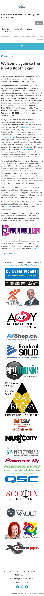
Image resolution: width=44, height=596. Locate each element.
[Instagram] (26, 586)
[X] (22, 586)
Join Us (5, 29)
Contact (7, 31)
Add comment (2, 253)
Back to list (8, 56)
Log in (38, 23)
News (29, 29)
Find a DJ (17, 29)
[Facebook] (17, 586)
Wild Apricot (24, 593)
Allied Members (31, 265)
